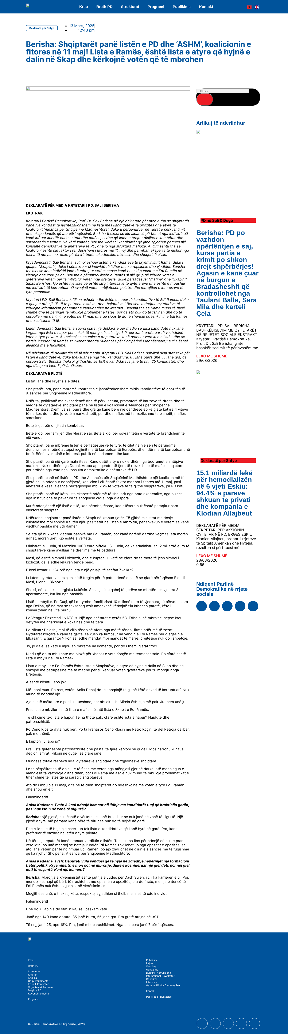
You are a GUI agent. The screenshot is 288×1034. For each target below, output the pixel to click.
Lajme (149, 963)
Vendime (151, 966)
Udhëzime (152, 969)
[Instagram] (227, 606)
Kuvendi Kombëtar (39, 993)
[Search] (204, 99)
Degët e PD (35, 990)
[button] (26, 72)
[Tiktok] (253, 606)
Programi (156, 7)
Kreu (83, 7)
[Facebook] (201, 606)
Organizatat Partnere (40, 987)
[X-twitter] (240, 606)
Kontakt (206, 7)
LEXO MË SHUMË (211, 356)
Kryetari (32, 974)
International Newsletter (160, 975)
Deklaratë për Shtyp (41, 28)
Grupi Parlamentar (38, 980)
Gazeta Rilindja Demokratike (163, 985)
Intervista (151, 982)
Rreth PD (104, 7)
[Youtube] (214, 606)
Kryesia (32, 977)
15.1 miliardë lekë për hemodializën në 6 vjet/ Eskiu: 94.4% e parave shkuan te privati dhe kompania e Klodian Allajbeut (224, 493)
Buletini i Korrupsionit (158, 972)
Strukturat (34, 971)
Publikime (182, 7)
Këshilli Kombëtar (38, 984)
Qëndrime (151, 979)
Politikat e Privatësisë (159, 996)
